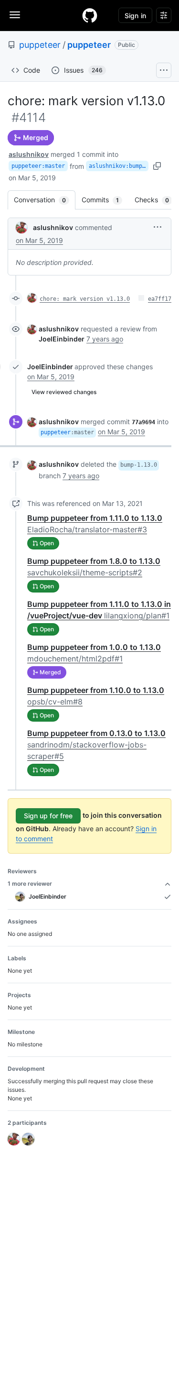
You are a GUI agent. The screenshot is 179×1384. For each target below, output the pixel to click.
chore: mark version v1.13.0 (85, 299)
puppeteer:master (38, 166)
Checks (157, 200)
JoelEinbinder (50, 366)
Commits (105, 200)
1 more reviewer (30, 883)
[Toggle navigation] (15, 15)
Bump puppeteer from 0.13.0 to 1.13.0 (96, 744)
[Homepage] (89, 15)
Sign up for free (48, 816)
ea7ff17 (159, 299)
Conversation (44, 200)
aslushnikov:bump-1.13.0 (118, 166)
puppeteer (40, 45)
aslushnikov (29, 154)
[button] (157, 227)
